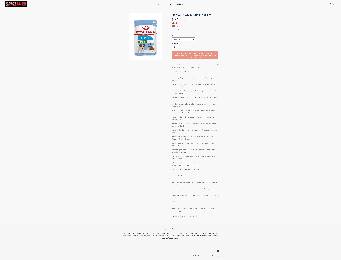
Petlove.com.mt (201, 256)
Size (173, 36)
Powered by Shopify (212, 256)
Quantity (175, 43)
